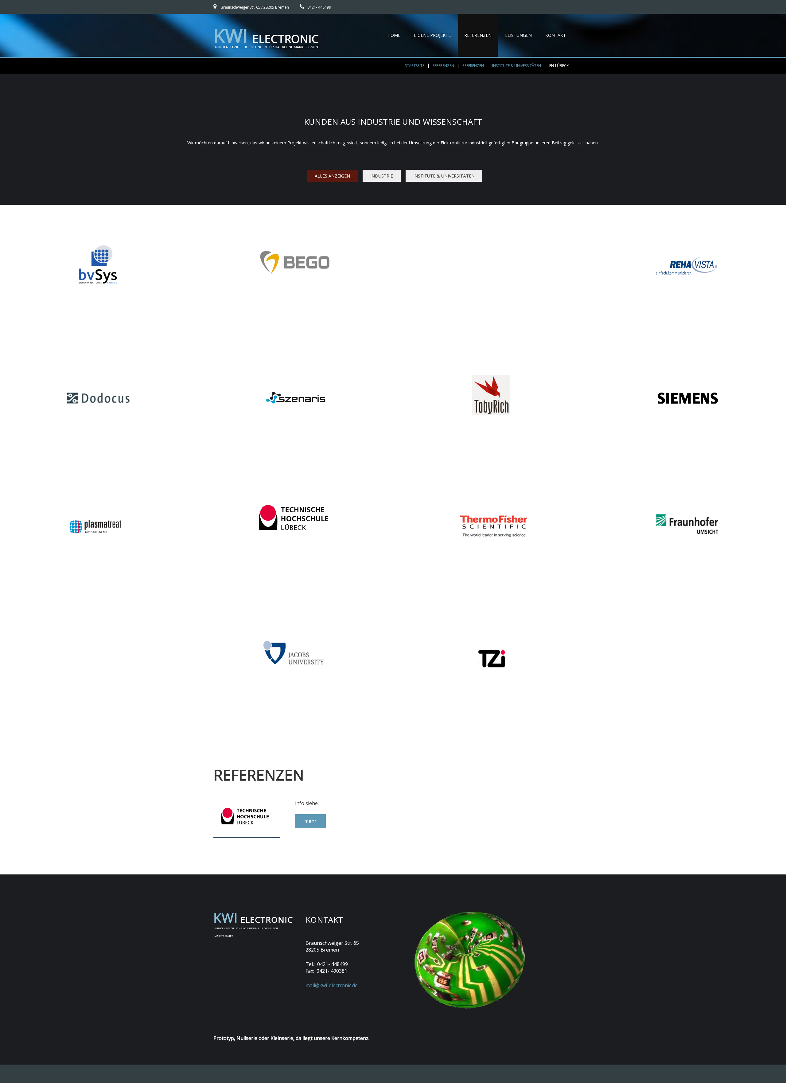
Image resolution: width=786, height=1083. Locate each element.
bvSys (98, 214)
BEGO (294, 214)
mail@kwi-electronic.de (331, 985)
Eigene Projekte (432, 35)
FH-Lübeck (295, 480)
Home (393, 35)
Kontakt (555, 35)
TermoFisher (491, 480)
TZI (491, 603)
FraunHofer (688, 476)
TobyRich (491, 349)
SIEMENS (687, 349)
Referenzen (478, 35)
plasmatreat (98, 472)
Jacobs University (295, 611)
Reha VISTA (687, 214)
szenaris (294, 346)
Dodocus (98, 346)
